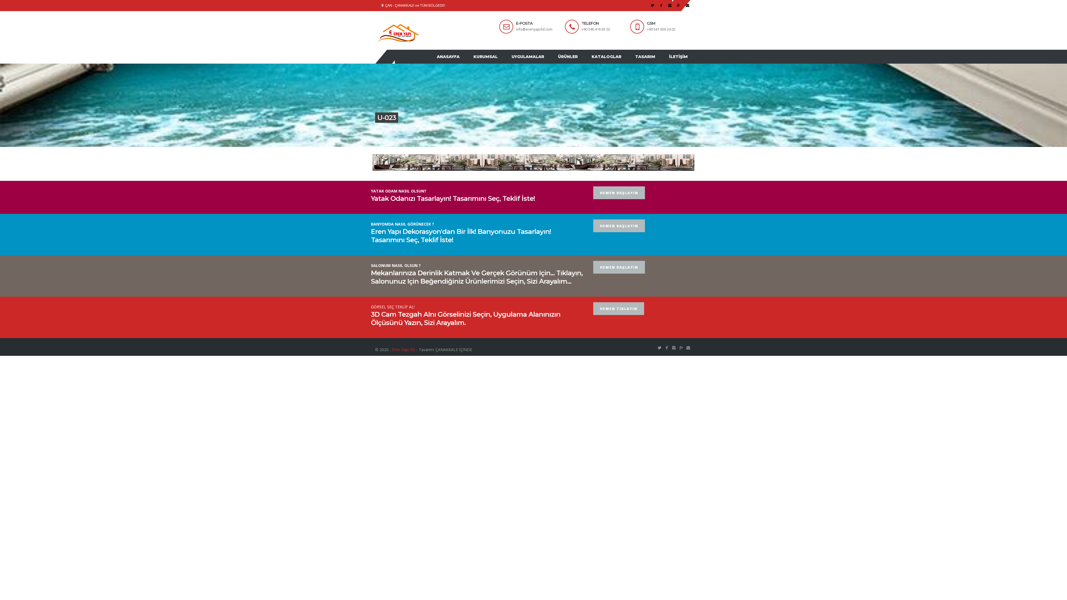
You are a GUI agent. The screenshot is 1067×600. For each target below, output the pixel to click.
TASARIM (649, 61)
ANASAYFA (466, 61)
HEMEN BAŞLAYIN (619, 203)
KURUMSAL (501, 61)
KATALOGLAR (613, 61)
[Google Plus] (678, 5)
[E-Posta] (687, 5)
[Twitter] (652, 5)
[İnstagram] (670, 5)
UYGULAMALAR (540, 61)
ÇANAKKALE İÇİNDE (453, 360)
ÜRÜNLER (577, 61)
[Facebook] (661, 5)
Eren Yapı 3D (403, 360)
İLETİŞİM (679, 61)
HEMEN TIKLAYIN (618, 319)
